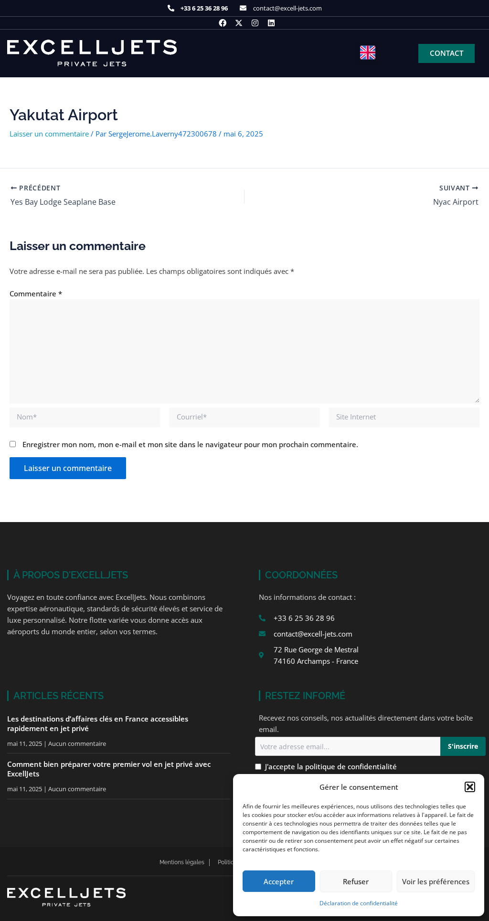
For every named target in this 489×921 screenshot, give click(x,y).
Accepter (279, 881)
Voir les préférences (435, 881)
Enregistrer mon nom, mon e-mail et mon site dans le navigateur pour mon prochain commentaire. (190, 444)
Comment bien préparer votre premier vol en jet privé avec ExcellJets (109, 768)
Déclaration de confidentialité (358, 903)
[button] (470, 787)
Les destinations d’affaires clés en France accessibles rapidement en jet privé (97, 723)
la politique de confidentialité (347, 766)
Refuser (356, 881)
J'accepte (331, 766)
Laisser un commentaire (49, 133)
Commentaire (36, 293)
